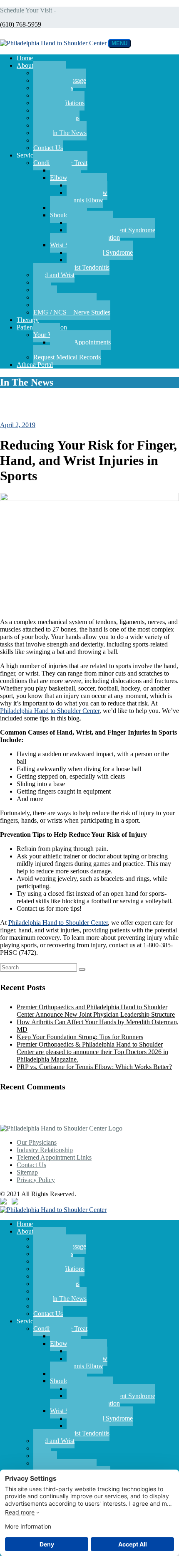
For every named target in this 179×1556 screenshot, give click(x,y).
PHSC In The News (60, 132)
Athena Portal (35, 364)
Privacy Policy (36, 1179)
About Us (29, 65)
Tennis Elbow (85, 200)
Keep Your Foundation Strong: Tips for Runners (80, 1036)
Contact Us (48, 147)
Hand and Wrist (54, 274)
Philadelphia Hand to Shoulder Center (49, 710)
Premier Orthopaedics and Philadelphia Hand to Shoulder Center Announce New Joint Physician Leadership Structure (96, 1010)
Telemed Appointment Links (54, 1157)
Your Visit (46, 334)
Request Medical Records (67, 357)
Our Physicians (37, 1142)
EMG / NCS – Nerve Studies (71, 312)
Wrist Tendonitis (88, 267)
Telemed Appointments (80, 342)
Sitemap (27, 1172)
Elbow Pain (65, 177)
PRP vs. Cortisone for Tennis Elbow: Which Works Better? (94, 1066)
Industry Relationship (45, 1149)
